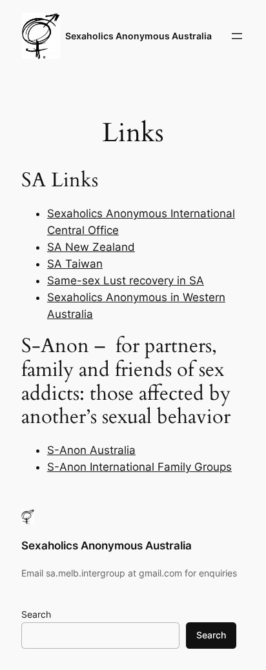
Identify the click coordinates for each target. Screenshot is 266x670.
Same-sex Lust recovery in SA (125, 280)
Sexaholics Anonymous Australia (138, 35)
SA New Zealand (91, 247)
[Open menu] (237, 36)
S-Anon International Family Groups (139, 466)
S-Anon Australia (91, 450)
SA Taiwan (75, 263)
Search (36, 614)
